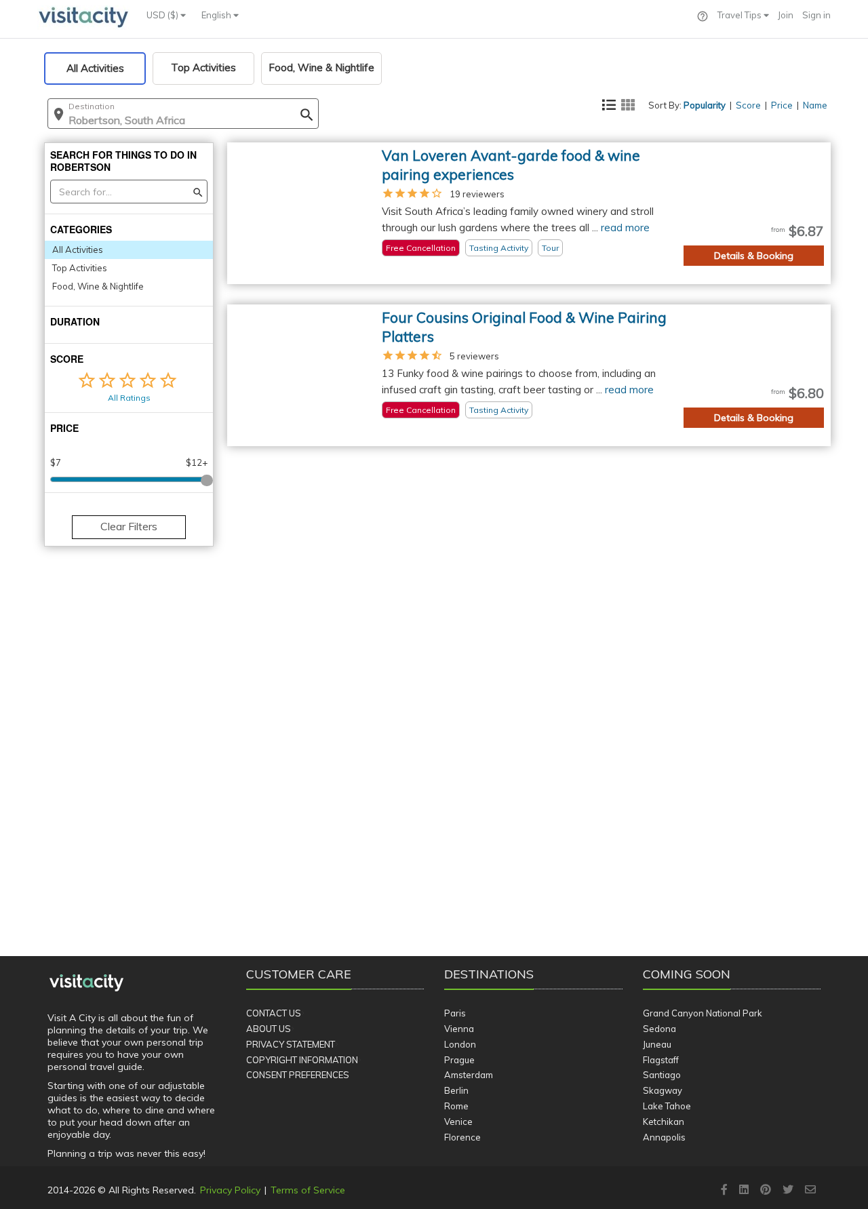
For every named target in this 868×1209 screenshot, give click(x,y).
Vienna (459, 1028)
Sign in (816, 14)
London (460, 1044)
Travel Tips (740, 14)
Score (748, 105)
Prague (459, 1059)
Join (785, 14)
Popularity (705, 105)
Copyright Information (302, 1059)
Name (815, 105)
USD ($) (163, 14)
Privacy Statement (290, 1044)
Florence (462, 1137)
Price (782, 105)
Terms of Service (308, 1190)
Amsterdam (468, 1074)
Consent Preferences (297, 1074)
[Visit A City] (86, 983)
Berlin (456, 1090)
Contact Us (273, 1013)
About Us (268, 1028)
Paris (455, 1013)
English (217, 14)
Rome (456, 1106)
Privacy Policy (230, 1190)
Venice (458, 1121)
